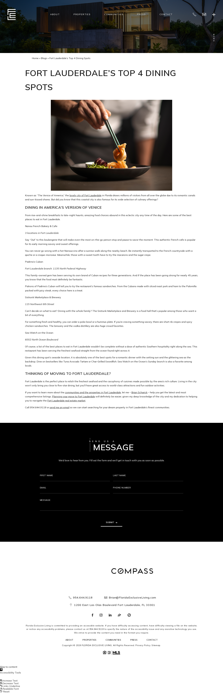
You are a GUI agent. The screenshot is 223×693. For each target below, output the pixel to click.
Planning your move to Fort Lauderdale (73, 396)
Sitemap (156, 645)
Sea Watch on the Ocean (39, 332)
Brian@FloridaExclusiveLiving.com (132, 597)
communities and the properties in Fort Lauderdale (93, 392)
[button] (1, 669)
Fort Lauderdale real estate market (66, 400)
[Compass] (132, 571)
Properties (82, 14)
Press (141, 14)
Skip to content (8, 666)
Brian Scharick (139, 392)
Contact (166, 14)
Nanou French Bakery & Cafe (41, 226)
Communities (113, 14)
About (55, 14)
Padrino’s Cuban (34, 261)
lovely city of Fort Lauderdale (85, 195)
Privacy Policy (142, 645)
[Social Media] (92, 615)
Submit (110, 522)
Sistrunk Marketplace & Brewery (43, 297)
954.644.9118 (38, 407)
